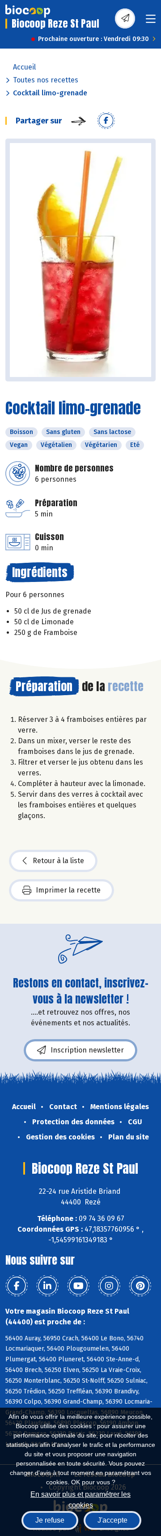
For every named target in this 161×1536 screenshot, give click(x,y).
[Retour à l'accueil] (27, 11)
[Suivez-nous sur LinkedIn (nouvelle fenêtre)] (47, 1286)
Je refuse (49, 1520)
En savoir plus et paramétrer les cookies (80, 1499)
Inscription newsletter (87, 1050)
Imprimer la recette (68, 890)
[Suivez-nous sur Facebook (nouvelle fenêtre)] (16, 1286)
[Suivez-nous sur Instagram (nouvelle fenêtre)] (109, 1286)
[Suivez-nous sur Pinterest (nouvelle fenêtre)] (140, 1286)
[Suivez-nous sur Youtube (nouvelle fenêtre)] (78, 1286)
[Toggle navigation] (151, 21)
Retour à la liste (58, 860)
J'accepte (112, 1520)
